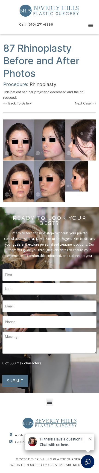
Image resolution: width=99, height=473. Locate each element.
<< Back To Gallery (17, 103)
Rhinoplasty (43, 84)
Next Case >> (85, 103)
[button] (90, 25)
